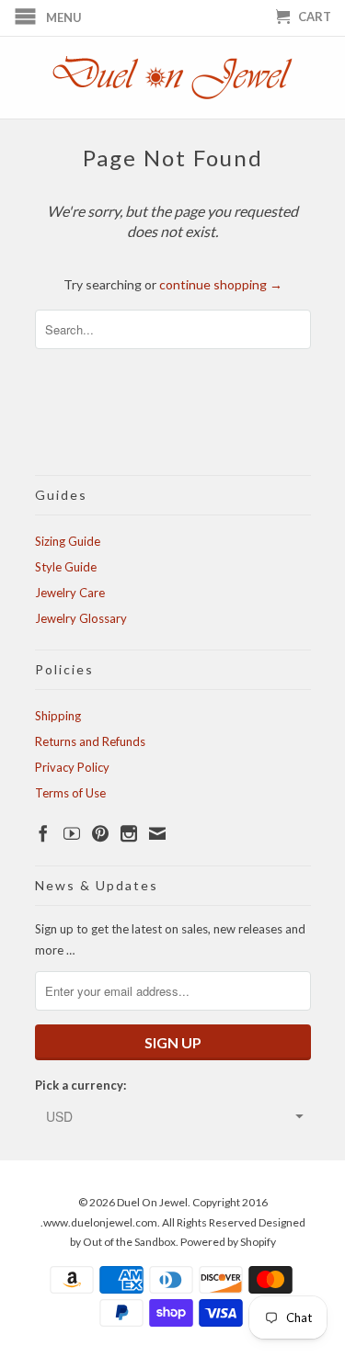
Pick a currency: (80, 1085)
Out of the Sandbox (129, 1242)
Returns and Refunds (90, 741)
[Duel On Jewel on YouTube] (71, 833)
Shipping (58, 715)
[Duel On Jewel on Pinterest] (100, 833)
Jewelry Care (70, 592)
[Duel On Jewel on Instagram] (129, 833)
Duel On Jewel (152, 1202)
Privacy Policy (72, 767)
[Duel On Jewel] (173, 78)
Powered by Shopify (228, 1242)
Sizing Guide (67, 541)
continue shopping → (220, 284)
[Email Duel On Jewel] (157, 833)
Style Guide (66, 567)
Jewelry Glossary (81, 618)
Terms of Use (70, 793)
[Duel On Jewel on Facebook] (43, 833)
